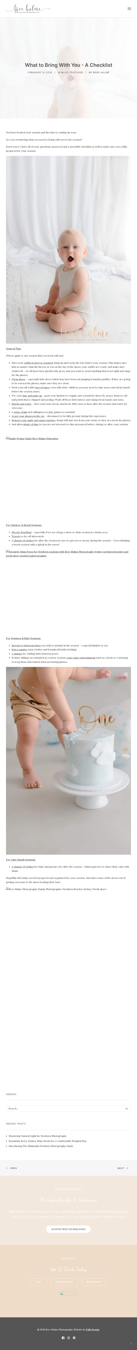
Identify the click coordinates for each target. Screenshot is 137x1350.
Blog (64, 72)
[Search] (68, 1108)
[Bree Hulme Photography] (28, 9)
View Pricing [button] (64, 1282)
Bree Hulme (101, 72)
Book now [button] (94, 1282)
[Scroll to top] (130, 1343)
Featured (76, 72)
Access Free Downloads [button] (68, 1229)
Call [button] (38, 1282)
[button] (129, 8)
